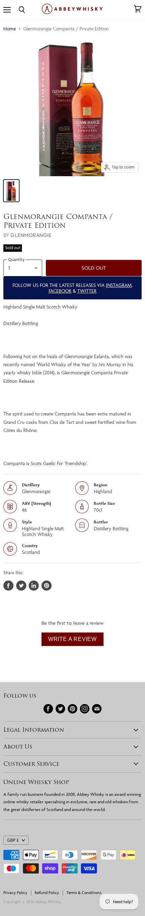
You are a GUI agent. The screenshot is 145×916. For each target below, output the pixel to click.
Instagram (119, 285)
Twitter (86, 291)
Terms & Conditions (84, 892)
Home (9, 28)
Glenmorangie (31, 235)
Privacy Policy (15, 892)
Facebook (60, 291)
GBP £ (13, 840)
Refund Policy (47, 892)
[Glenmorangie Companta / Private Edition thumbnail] (11, 190)
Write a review (72, 639)
